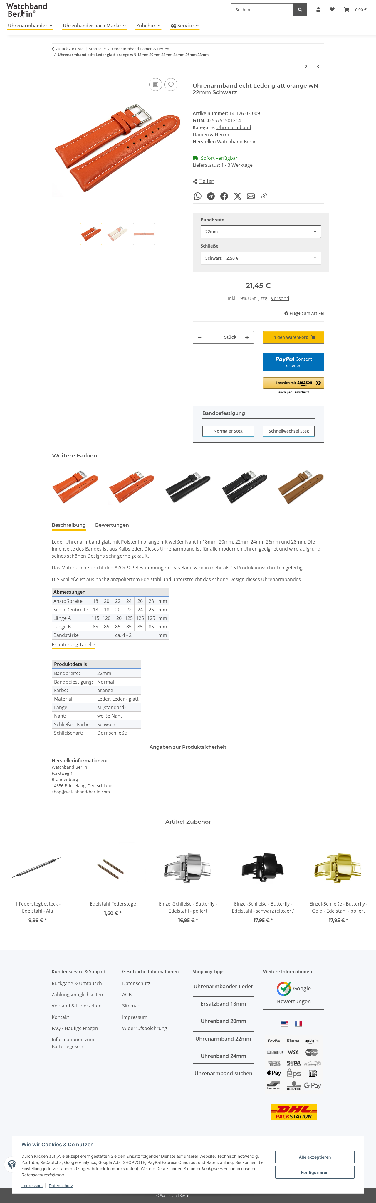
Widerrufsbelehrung (144, 1028)
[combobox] (261, 231)
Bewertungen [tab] (112, 525)
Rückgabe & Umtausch (77, 983)
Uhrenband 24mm (223, 1055)
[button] (203, 181)
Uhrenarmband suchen (223, 1073)
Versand (280, 298)
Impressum (32, 1185)
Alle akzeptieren (315, 1157)
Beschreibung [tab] (69, 525)
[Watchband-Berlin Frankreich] (300, 1023)
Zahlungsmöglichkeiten (77, 994)
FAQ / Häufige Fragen (75, 1028)
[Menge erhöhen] (247, 337)
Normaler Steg (228, 431)
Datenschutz (61, 1185)
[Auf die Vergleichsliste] (155, 84)
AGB (127, 994)
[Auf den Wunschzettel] (170, 84)
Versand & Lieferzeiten (77, 1005)
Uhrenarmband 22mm (223, 1038)
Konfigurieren (315, 1172)
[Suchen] (300, 9)
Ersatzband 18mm (223, 1003)
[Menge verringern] (199, 337)
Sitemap (131, 1005)
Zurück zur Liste (69, 48)
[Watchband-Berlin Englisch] (286, 1023)
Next (315, 487)
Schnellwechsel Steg (289, 431)
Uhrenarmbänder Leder (223, 986)
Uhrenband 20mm (223, 1020)
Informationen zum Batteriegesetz (73, 1043)
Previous (61, 487)
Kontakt (60, 1017)
